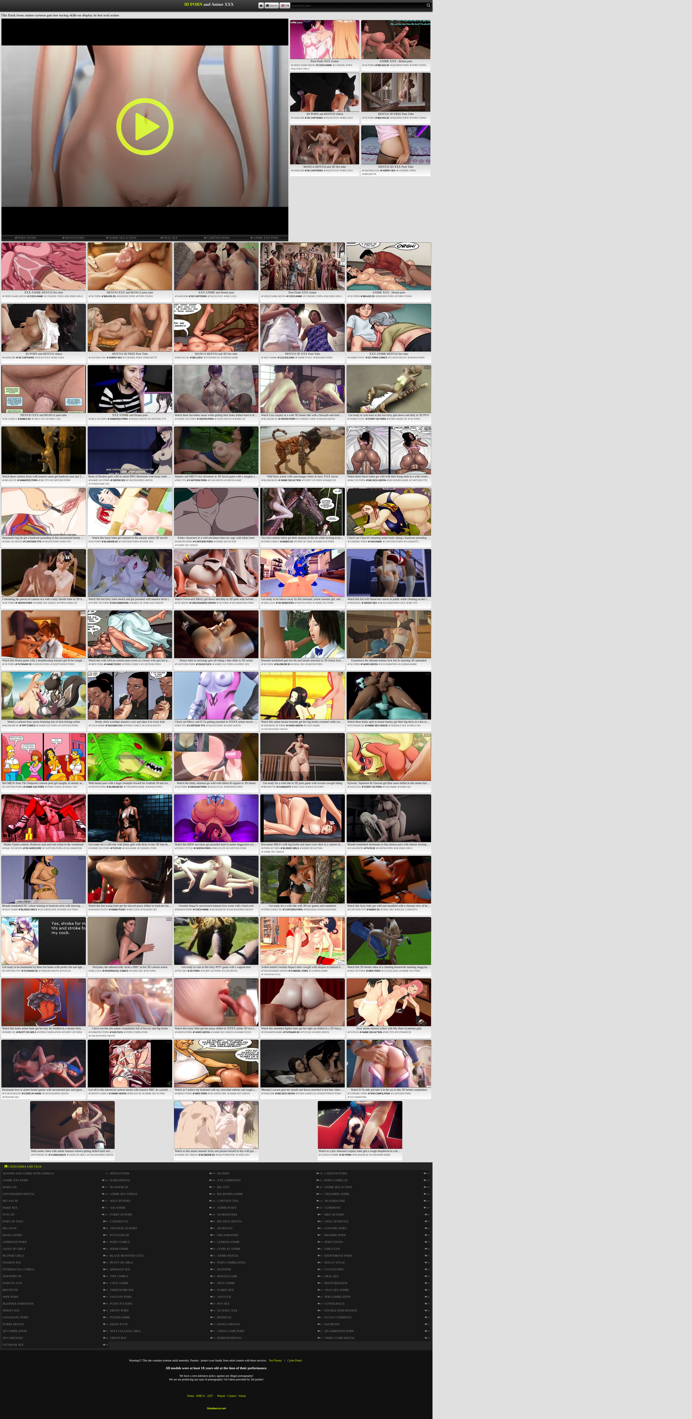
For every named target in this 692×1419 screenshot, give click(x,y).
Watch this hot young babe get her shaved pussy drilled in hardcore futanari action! (130, 882)
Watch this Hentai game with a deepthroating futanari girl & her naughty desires (44, 636)
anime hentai (118, 1093)
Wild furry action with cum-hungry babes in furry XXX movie (305, 452)
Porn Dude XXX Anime (325, 61)
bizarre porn (400, 65)
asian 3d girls (77, 1155)
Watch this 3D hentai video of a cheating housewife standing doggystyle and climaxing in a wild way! (389, 943)
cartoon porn (218, 237)
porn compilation (50, 1032)
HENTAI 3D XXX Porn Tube (395, 166)
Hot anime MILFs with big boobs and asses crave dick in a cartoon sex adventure (303, 820)
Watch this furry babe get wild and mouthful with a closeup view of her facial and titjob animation (389, 882)
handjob (298, 118)
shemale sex (398, 725)
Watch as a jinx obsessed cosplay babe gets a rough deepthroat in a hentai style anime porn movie (360, 1127)
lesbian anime (408, 664)
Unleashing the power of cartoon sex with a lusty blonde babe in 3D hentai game (44, 575)
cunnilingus (58, 1155)
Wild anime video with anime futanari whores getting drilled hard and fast (72, 1127)
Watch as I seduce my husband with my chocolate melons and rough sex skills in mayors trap (217, 1066)
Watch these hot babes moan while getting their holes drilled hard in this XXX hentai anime (217, 391)
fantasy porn (121, 1296)
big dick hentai (377, 480)
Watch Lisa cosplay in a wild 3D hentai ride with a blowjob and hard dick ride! (303, 391)
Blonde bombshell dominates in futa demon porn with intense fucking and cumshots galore (389, 820)
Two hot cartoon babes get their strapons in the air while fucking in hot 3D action (303, 514)
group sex (370, 603)
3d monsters (286, 603)
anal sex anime (336, 1289)
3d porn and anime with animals (28, 1173)
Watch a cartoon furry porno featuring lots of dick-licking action (46, 698)
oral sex (170, 237)
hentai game (230, 357)
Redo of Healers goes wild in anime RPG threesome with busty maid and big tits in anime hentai (130, 452)
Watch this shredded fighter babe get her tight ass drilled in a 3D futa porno (303, 1004)
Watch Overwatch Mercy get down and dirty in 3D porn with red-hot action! (217, 575)
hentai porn (75, 237)
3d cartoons (315, 118)
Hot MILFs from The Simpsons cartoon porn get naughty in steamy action (44, 759)
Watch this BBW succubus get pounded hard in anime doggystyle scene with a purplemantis (217, 820)
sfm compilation (380, 1093)
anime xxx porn (266, 237)
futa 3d (117, 848)
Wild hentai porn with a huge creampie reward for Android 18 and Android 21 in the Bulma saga (130, 759)
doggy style (185, 848)
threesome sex (100, 484)
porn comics (271, 541)
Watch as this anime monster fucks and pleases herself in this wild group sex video (217, 1127)
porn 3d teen (304, 541)
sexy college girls (125, 1331)
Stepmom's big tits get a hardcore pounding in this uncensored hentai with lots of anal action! (44, 514)
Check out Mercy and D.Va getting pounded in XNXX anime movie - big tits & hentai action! (217, 698)
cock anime (325, 65)
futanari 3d (213, 357)
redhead (355, 603)
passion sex (150, 909)
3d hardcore (33, 848)
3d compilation (15, 1331)
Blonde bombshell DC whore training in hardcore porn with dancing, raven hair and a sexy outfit (44, 882)
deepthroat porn (63, 664)
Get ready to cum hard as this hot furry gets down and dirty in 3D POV (389, 391)
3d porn (369, 65)
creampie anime (135, 787)
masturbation (226, 1155)
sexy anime (270, 357)
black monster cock (392, 603)
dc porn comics (377, 357)
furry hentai (13, 1324)
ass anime (376, 541)
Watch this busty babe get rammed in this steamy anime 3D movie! (131, 514)
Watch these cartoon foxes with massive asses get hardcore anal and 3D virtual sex (44, 452)
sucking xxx (372, 170)
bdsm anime (119, 1248)
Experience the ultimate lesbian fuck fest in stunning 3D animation (390, 636)
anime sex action (122, 237)
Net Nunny (275, 1360)
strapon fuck (272, 974)
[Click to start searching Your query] (428, 5)
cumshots (412, 541)
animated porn (119, 419)
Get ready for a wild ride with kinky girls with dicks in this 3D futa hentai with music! (130, 820)
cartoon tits (158, 419)
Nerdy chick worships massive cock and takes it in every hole (133, 698)
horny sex (389, 170)
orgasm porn (198, 787)
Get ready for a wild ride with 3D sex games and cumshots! (306, 882)
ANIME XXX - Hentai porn (396, 61)
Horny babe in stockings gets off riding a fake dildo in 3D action (218, 636)
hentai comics (99, 1093)
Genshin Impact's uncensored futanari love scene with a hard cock (218, 882)
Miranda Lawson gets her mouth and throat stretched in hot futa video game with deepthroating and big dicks (303, 1066)
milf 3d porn (357, 480)
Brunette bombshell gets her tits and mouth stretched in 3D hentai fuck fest (303, 636)
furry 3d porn (377, 419)
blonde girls (301, 69)
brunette (370, 174)
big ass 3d (383, 65)
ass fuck (355, 787)
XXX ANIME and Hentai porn (216, 292)
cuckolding (287, 357)
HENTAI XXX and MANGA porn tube (130, 292)
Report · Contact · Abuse (231, 1395)
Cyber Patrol (294, 1360)
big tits (45, 480)
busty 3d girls (27, 1032)
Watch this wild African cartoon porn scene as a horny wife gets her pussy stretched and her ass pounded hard (130, 636)
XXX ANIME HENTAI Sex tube (43, 292)
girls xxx (39, 419)
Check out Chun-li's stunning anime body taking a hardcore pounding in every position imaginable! (389, 514)
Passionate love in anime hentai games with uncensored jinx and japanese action (44, 1066)
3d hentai (182, 603)
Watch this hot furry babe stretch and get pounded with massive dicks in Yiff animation (130, 575)
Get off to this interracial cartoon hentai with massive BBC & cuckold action (130, 1066)
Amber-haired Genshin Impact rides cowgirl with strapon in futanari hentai (303, 943)
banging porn (324, 357)
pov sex (182, 971)
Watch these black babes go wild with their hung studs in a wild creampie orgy (389, 452)
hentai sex (119, 480)
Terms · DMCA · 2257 (200, 1395)
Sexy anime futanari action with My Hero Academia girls (393, 1004)
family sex (54, 419)
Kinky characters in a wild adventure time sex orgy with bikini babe (217, 514)
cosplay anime (32, 1093)
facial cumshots (407, 909)
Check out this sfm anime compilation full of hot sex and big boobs (131, 1004)
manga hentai (139, 419)
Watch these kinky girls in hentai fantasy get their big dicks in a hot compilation (389, 698)
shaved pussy (99, 909)
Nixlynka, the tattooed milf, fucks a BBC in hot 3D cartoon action (131, 943)
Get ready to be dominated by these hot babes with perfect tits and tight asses (44, 943)
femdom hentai (50, 971)
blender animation (18, 1303)
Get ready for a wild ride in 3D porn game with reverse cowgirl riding (303, 759)
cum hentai (216, 480)
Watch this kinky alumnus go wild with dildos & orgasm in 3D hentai (217, 759)
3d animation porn (243, 603)
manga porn (417, 357)
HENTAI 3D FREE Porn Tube (396, 113)
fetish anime (120, 1317)
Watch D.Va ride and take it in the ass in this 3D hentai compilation (390, 1066)
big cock (347, 118)
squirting (332, 1324)
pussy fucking (121, 1303)
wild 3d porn (99, 419)
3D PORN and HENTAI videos (324, 113)
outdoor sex (13, 1344)
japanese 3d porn (274, 725)
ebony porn (184, 1093)
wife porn (97, 664)
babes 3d (25, 419)
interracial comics (116, 971)
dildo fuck (332, 118)
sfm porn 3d (12, 1276)
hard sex (147, 541)
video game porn (230, 1331)
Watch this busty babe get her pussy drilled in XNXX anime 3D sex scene (217, 1004)
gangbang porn (15, 1317)
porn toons (27, 237)
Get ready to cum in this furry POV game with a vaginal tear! (219, 943)
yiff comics (29, 725)
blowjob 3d (271, 419)
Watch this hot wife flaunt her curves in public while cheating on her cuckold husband (389, 575)
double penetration (340, 1310)
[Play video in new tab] (145, 20)
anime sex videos (187, 545)
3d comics (11, 419)
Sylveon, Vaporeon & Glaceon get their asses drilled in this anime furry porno (389, 759)
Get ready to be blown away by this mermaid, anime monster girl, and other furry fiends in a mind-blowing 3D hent (303, 575)
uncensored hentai (141, 480)
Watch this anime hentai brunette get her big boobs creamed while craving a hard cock (303, 698)
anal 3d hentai (13, 541)
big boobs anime (398, 480)
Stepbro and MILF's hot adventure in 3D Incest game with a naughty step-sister (217, 452)
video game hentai (304, 65)
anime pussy (305, 357)
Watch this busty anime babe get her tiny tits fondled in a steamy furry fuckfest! (44, 1004)
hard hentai (224, 419)
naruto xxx (12, 1283)
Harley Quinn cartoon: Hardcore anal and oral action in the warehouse (44, 820)
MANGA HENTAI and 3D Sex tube (324, 166)
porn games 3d (398, 419)
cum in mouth (399, 357)
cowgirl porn (343, 65)
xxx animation (120, 603)
